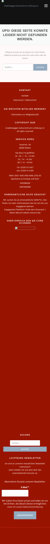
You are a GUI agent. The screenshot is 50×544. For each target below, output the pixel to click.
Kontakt (25, 95)
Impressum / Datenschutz (25, 100)
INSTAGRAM (25, 187)
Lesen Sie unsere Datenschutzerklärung (25, 507)
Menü (46, 5)
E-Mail (25, 487)
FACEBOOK (25, 183)
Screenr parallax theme (18, 539)
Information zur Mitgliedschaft (25, 114)
